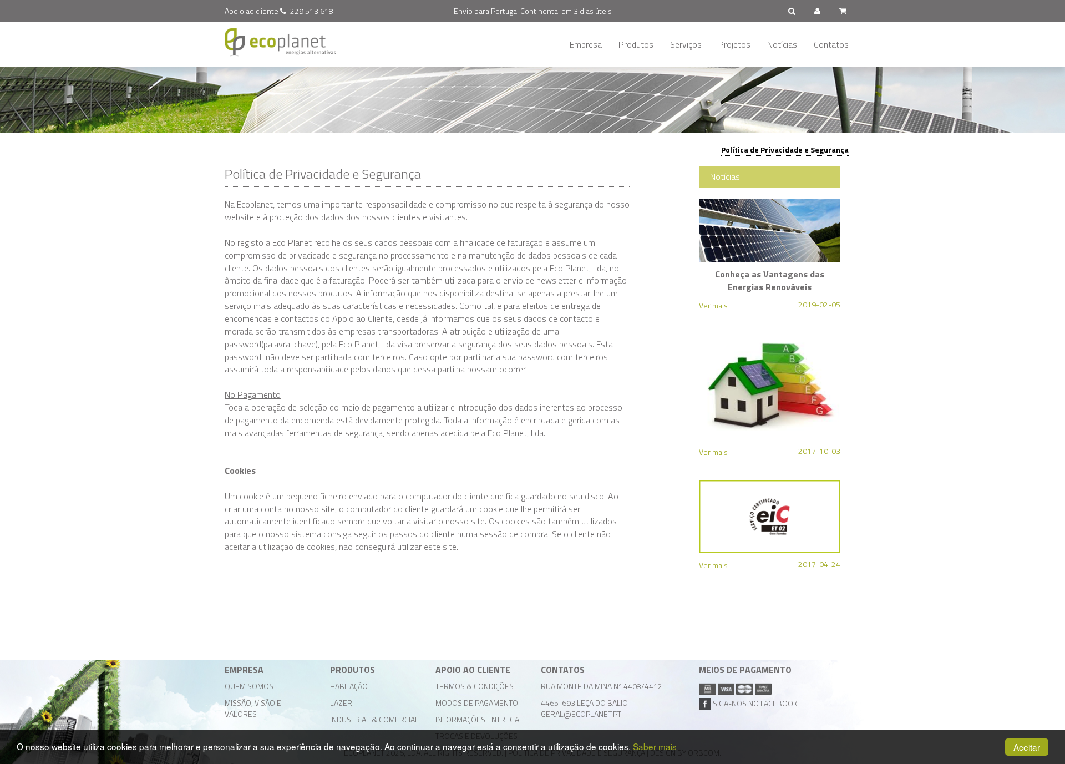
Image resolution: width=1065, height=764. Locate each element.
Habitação (349, 686)
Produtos (635, 44)
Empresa (586, 44)
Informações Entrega (477, 719)
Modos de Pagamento (476, 703)
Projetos (734, 44)
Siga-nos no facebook (754, 703)
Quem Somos (249, 686)
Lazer (341, 703)
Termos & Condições (474, 686)
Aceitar (1026, 747)
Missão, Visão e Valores (253, 708)
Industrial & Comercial (374, 719)
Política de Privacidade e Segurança (785, 149)
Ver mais (713, 305)
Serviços (686, 44)
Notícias (782, 44)
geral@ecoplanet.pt (581, 714)
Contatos (831, 44)
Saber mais (655, 746)
